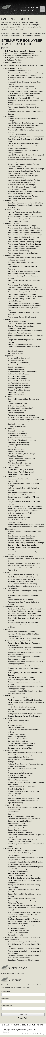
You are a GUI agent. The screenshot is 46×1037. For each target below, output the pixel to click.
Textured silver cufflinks (16, 734)
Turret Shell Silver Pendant (18, 871)
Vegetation (9, 356)
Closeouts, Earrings (12, 750)
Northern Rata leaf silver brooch (19, 385)
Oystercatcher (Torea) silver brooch (21, 472)
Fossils (7, 695)
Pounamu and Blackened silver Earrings (23, 253)
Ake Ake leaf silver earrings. (18, 383)
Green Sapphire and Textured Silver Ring (23, 575)
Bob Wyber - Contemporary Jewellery (19, 58)
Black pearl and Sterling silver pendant (22, 905)
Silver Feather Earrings (16, 796)
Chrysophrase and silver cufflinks (20, 748)
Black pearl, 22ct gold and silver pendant (23, 613)
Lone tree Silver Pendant (17, 189)
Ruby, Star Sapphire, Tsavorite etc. (18, 641)
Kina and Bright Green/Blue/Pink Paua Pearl (24, 75)
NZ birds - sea (10, 476)
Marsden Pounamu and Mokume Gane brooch (25, 212)
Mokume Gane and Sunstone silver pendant (24, 540)
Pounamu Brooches (12, 210)
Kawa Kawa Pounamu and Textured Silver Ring (25, 203)
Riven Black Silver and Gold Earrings (21, 185)
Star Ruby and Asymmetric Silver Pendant (23, 98)
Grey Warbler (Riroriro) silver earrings (22, 440)
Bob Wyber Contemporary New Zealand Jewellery (24, 51)
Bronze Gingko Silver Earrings (19, 390)
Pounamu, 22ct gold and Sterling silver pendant (25, 296)
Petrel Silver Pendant (15, 515)
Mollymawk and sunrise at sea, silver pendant (25, 506)
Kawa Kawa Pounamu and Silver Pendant (23, 949)
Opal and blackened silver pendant (21, 926)
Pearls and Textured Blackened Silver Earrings (25, 752)
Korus (7, 319)
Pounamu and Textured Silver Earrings (22, 248)
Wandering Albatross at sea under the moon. (24, 511)
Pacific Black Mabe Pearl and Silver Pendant (24, 609)
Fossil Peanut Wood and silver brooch (22, 816)
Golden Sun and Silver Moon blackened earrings (26, 169)
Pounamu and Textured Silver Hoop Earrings (24, 242)
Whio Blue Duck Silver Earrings (19, 463)
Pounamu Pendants (12, 255)
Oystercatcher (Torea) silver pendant (21, 470)
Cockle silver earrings (16, 424)
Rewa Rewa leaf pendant (17, 367)
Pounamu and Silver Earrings (18, 251)
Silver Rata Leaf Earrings (17, 789)
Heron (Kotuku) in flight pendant (19, 474)
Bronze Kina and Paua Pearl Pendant (22, 105)
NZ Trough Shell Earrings (17, 777)
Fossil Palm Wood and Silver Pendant (22, 850)
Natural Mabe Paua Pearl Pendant (20, 600)
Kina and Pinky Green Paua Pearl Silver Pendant (26, 91)
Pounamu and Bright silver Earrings (21, 239)
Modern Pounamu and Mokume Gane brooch (25, 216)
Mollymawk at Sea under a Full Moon (21, 513)
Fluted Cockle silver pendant (18, 422)
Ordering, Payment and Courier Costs (19, 53)
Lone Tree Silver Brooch (17, 166)
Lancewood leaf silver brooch (18, 362)
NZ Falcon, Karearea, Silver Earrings (21, 454)
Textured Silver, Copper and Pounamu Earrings (25, 764)
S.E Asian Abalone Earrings (18, 780)
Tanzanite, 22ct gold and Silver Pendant (22, 914)
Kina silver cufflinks (15, 725)
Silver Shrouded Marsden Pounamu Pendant (24, 305)
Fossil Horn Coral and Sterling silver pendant (24, 878)
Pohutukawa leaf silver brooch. (19, 365)
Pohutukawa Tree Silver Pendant (20, 194)
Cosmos (11, 814)
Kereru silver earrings (16, 431)
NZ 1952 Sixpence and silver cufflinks (22, 743)
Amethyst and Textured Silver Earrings (22, 768)
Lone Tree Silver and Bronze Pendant (22, 187)
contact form (35, 35)
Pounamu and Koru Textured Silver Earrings (24, 228)
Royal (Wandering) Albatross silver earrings (24, 495)
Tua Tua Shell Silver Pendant (18, 930)
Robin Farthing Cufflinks (17, 737)
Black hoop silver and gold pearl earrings (23, 622)
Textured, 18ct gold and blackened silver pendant (26, 137)
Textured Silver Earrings (16, 766)
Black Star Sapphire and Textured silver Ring (24, 579)
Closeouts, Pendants (13, 848)
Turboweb (28, 1034)
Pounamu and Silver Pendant (18, 958)
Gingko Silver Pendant (16, 392)
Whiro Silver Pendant (15, 903)
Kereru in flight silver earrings (18, 445)
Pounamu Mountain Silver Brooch (20, 214)
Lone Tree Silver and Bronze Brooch (21, 182)
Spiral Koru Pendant (15, 351)
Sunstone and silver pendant (18, 923)
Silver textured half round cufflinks (20, 746)
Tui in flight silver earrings (17, 435)
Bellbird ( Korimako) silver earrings (20, 438)
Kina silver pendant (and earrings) (20, 408)
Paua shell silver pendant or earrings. (22, 415)
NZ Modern (9, 116)
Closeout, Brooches (12, 805)
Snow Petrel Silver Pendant (18, 520)
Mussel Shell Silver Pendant (18, 933)
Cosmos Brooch (14, 812)
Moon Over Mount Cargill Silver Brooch (22, 839)
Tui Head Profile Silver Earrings (19, 465)
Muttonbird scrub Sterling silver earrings (22, 372)
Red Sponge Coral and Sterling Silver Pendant (25, 714)
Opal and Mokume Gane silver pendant (22, 545)
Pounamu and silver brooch (18, 221)
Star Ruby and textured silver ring (20, 581)
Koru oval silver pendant (17, 321)
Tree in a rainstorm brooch (17, 134)
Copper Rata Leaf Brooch (17, 830)
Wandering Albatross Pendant (19, 518)
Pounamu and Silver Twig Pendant (20, 285)
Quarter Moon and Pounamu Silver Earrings (24, 93)
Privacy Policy (23, 1018)
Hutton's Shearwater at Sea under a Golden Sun (26, 524)
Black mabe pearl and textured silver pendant (25, 921)
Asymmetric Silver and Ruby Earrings (21, 96)
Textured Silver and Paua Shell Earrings (22, 787)
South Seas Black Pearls (14, 606)
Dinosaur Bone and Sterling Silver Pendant (24, 716)
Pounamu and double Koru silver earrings (23, 237)
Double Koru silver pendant (18, 328)
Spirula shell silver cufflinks (18, 741)
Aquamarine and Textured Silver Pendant (23, 196)
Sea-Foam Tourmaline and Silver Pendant (23, 919)
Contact (40, 1025)
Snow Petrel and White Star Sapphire (21, 492)
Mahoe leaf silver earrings (17, 378)
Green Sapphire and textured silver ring (22, 584)
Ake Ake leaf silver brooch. (17, 360)
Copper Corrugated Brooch (18, 825)
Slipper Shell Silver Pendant (18, 917)
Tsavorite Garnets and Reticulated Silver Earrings (26, 666)
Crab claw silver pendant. (17, 406)
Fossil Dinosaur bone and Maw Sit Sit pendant (25, 700)
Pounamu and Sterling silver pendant (21, 273)
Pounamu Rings (11, 200)
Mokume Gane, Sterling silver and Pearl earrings (26, 543)
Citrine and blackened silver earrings (21, 173)
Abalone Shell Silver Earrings (18, 757)
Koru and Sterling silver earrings (20, 344)
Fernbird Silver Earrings (16, 451)
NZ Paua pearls (11, 588)
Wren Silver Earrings (15, 456)
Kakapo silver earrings (16, 449)
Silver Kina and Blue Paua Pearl (19, 70)
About (32, 1025)
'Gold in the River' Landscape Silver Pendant (24, 125)
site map (5, 1025)
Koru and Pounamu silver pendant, (21, 326)
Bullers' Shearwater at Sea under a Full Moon (25, 508)
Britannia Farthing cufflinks (17, 739)
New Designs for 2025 (13, 68)
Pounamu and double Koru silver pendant (23, 303)
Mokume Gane (10, 529)
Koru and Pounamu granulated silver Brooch (24, 324)
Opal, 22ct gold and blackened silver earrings (24, 638)
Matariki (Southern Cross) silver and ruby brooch (26, 123)
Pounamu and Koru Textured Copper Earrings (25, 230)
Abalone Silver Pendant (16, 873)
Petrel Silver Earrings (15, 522)
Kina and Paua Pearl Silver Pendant (21, 87)
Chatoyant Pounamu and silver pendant (22, 287)
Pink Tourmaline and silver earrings (21, 771)
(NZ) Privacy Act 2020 (13, 60)
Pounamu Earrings (12, 223)
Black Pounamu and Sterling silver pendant (24, 271)
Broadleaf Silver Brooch (16, 823)
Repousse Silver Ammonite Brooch (20, 832)
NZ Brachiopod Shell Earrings (19, 775)
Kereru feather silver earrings (18, 442)
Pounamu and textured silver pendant (22, 294)
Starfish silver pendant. (16, 413)
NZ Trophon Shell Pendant (17, 928)
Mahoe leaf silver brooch (17, 376)
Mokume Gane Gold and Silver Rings (19, 556)
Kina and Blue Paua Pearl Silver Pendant (23, 89)
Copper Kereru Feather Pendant (20, 876)
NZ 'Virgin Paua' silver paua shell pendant (23, 417)
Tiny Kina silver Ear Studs (17, 403)
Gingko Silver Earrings (16, 394)
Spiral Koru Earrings (15, 353)
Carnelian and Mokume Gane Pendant (22, 536)
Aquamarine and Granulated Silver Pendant (24, 171)
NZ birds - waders (12, 467)
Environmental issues (13, 62)
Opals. (7, 629)
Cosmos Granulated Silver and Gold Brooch (24, 819)
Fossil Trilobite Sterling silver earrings (22, 707)
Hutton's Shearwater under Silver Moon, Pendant (26, 527)
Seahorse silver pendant (17, 410)
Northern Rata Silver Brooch (18, 374)
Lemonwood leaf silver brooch (19, 358)
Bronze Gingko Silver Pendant (19, 388)
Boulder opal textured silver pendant (21, 632)
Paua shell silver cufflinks (17, 723)
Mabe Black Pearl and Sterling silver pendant (24, 611)
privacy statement (19, 1025)
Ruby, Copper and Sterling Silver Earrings (23, 798)
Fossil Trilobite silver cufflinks (18, 721)
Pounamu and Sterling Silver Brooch (21, 219)
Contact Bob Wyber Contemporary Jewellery (21, 55)
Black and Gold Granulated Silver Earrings (23, 164)
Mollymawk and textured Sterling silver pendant (25, 912)
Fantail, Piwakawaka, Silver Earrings (21, 458)
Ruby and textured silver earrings (20, 755)
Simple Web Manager (39, 1034)
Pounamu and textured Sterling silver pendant (25, 289)
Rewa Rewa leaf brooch (16, 369)
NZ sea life (9, 397)
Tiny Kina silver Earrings (17, 426)
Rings (7, 572)
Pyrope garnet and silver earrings (20, 773)
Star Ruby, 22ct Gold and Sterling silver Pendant (26, 191)
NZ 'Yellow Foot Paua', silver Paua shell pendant (26, 419)
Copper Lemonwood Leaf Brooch (20, 821)
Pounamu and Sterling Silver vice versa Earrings (26, 73)
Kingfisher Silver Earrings (17, 461)
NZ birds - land (10, 429)
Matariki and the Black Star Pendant (21, 128)
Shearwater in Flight (15, 935)
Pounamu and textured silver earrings (22, 226)
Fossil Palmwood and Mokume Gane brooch (24, 698)
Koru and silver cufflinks (16, 727)
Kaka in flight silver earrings (18, 447)
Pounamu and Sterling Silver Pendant (22, 292)
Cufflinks (8, 718)
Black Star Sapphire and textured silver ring (24, 586)
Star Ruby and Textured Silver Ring (21, 577)
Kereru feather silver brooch (18, 433)
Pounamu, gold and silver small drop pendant (25, 901)
